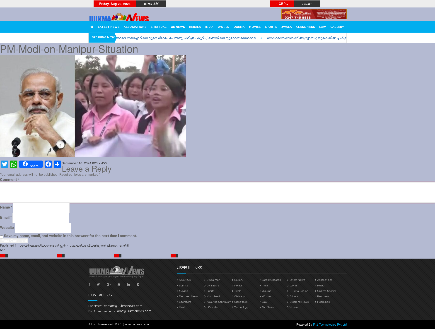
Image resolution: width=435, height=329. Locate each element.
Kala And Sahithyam (219, 301)
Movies (183, 291)
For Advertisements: (102, 311)
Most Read (213, 296)
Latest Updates (271, 279)
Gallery (238, 279)
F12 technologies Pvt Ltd (330, 324)
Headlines (323, 301)
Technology (241, 307)
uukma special (326, 291)
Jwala (237, 291)
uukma (266, 291)
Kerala (238, 285)
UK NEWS (213, 285)
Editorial (294, 296)
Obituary (239, 296)
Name (6, 207)
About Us (185, 279)
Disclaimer (213, 279)
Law (264, 301)
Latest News (297, 279)
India (265, 285)
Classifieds (240, 301)
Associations (324, 279)
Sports (210, 291)
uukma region (299, 291)
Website (7, 227)
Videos (294, 307)
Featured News (188, 296)
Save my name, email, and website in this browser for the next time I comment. (70, 235)
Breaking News (299, 301)
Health (321, 285)
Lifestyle (212, 307)
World (293, 285)
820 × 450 (99, 163)
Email (6, 217)
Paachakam (324, 296)
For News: (95, 306)
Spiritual (184, 285)
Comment (9, 179)
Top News (268, 307)
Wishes (266, 296)
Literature (185, 301)
